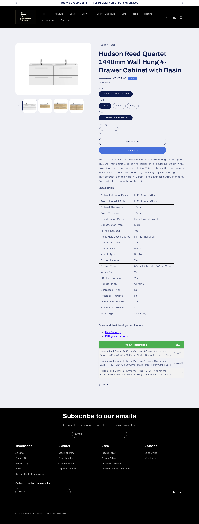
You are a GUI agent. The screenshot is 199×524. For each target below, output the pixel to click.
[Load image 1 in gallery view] (30, 106)
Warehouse (150, 458)
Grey (132, 106)
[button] (167, 17)
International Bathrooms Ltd (35, 513)
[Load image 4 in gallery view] (76, 106)
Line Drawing (113, 332)
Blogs (18, 469)
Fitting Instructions (116, 336)
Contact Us (21, 458)
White (105, 106)
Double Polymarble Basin (115, 118)
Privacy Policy (109, 458)
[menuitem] (46, 14)
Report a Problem (67, 469)
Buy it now (132, 150)
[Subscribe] (123, 434)
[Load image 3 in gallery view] (61, 106)
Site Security (21, 463)
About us (20, 453)
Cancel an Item (66, 458)
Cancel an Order (66, 463)
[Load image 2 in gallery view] (45, 106)
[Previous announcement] (16, 3)
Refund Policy (109, 453)
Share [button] (105, 385)
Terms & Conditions (111, 463)
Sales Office (151, 453)
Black (119, 106)
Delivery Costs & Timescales (29, 474)
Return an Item (66, 453)
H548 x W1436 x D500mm (116, 94)
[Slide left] (18, 105)
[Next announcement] (182, 3)
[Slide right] (88, 105)
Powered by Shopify (57, 513)
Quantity (103, 125)
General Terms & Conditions (116, 469)
